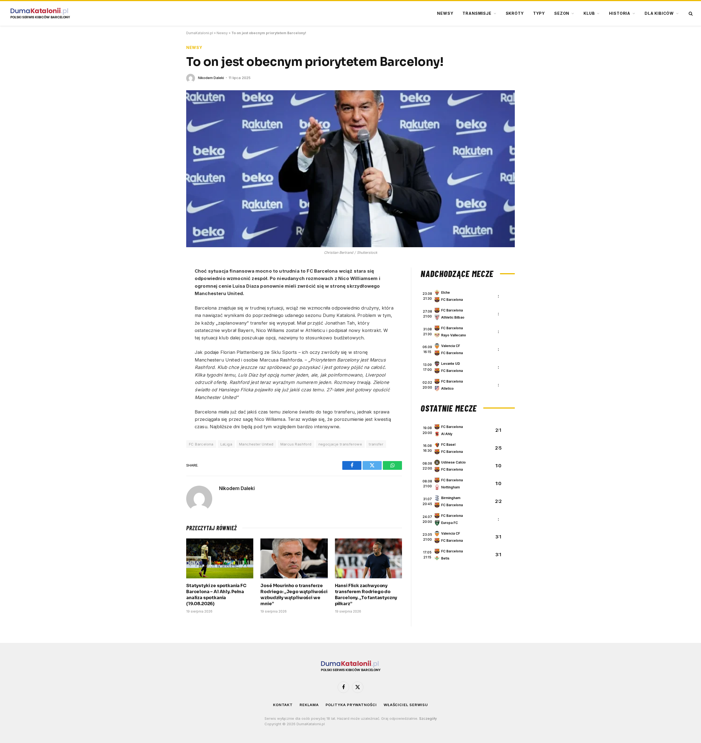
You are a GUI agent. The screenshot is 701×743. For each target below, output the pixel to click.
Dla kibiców (659, 13)
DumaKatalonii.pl (199, 33)
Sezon (561, 13)
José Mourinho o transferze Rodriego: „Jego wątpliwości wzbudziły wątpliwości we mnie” (293, 594)
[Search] (690, 13)
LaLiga (226, 444)
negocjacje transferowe (340, 444)
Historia (619, 13)
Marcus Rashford (296, 444)
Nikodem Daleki (211, 77)
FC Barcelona (201, 444)
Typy (539, 13)
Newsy (445, 13)
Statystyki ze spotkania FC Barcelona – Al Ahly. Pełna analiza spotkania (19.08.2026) (216, 594)
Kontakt (283, 705)
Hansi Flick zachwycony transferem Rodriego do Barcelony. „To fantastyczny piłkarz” (366, 594)
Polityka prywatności (351, 705)
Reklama (309, 705)
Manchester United (256, 444)
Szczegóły (428, 718)
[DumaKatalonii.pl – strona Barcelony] (40, 13)
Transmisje (476, 13)
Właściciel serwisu (406, 705)
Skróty (515, 13)
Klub (589, 13)
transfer (376, 444)
